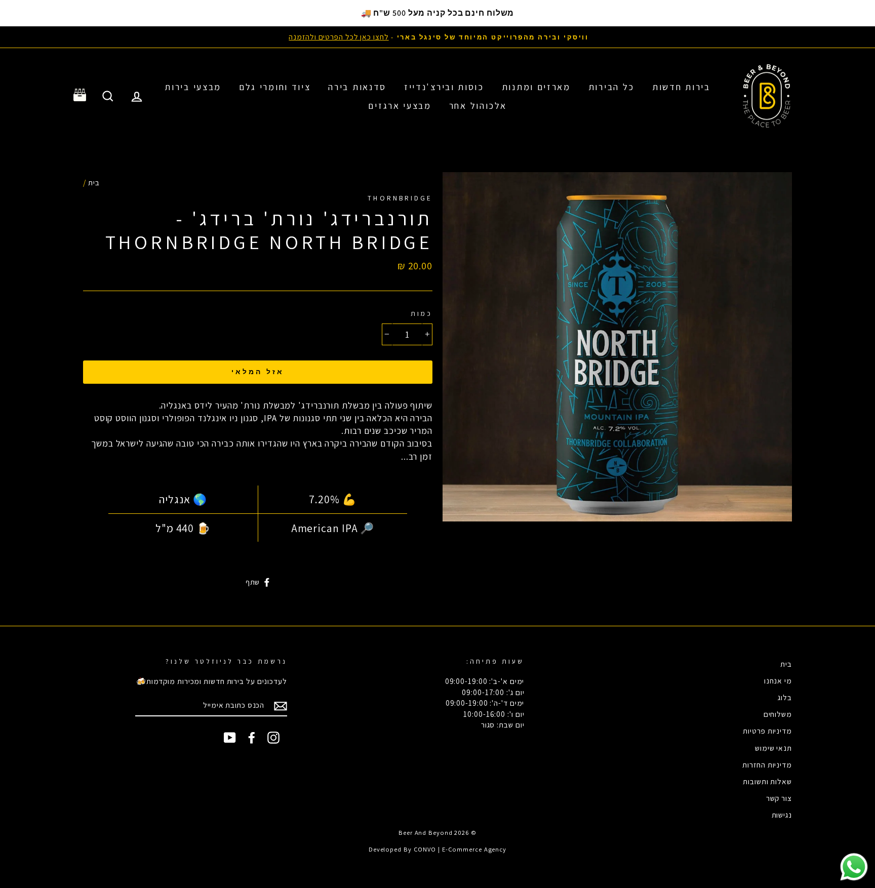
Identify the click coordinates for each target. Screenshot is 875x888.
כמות (421, 313)
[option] (437, 36)
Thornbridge (400, 198)
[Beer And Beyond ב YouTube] (230, 738)
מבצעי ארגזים (399, 105)
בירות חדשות (681, 87)
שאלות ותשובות (767, 781)
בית (94, 182)
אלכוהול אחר (478, 105)
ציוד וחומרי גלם (275, 87)
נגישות (782, 815)
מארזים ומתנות (536, 87)
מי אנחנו (778, 680)
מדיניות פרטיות (767, 730)
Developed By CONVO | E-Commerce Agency (437, 849)
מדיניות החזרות (767, 764)
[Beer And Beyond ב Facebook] (252, 738)
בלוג (785, 697)
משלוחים (778, 714)
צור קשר (779, 798)
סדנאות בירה (357, 87)
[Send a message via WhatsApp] (854, 867)
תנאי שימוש (773, 748)
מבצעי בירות (193, 87)
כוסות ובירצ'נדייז (444, 87)
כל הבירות (611, 87)
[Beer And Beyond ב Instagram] (273, 738)
